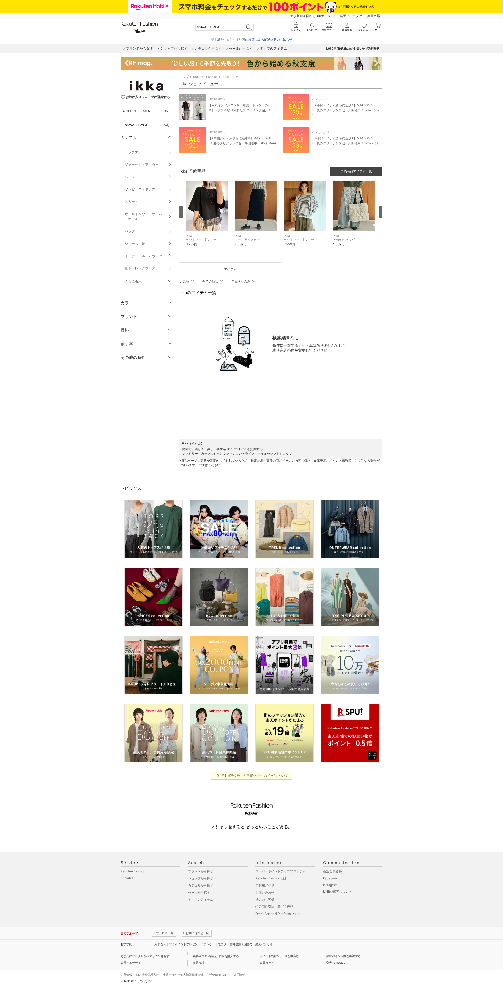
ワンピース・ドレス (140, 189)
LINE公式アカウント (337, 891)
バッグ (130, 231)
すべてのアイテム (200, 899)
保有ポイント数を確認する (343, 956)
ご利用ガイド (264, 885)
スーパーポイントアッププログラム (280, 871)
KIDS (164, 111)
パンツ (130, 177)
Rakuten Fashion (205, 77)
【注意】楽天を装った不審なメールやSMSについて (251, 776)
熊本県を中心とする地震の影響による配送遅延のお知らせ (251, 39)
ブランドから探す (200, 871)
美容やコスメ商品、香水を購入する (216, 956)
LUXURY (127, 878)
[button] (207, 217)
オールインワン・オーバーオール (143, 216)
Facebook (330, 878)
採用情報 (239, 975)
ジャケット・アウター (142, 164)
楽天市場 (373, 16)
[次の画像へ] (380, 212)
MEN (147, 111)
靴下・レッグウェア (140, 268)
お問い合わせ (264, 892)
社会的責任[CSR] (218, 975)
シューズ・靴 (135, 243)
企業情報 (126, 975)
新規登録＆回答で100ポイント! (312, 16)
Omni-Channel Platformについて (279, 914)
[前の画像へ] (181, 212)
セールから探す (199, 892)
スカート (131, 201)
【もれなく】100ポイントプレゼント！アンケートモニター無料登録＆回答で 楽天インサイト (214, 944)
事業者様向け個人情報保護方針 (183, 975)
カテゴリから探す (200, 885)
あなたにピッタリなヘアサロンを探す (145, 956)
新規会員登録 (332, 871)
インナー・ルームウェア (143, 256)
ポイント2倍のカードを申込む (279, 956)
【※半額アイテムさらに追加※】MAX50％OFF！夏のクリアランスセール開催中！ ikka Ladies (346, 110)
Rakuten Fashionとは (270, 878)
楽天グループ (349, 16)
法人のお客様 (264, 899)
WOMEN (129, 111)
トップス (131, 152)
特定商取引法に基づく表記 (274, 907)
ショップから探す (200, 878)
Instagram (330, 885)
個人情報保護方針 (147, 975)
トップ (184, 77)
